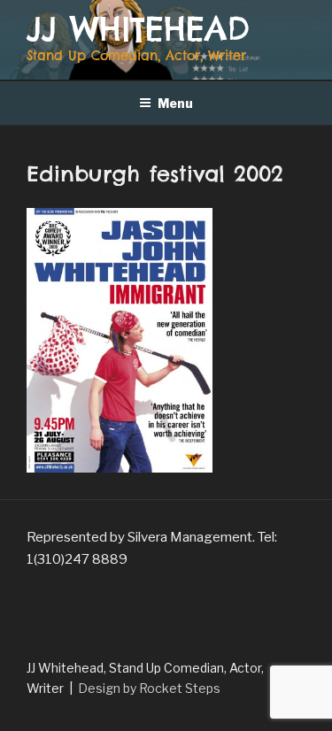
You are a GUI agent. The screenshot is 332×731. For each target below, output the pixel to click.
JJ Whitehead (138, 29)
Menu (175, 103)
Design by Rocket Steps (149, 688)
